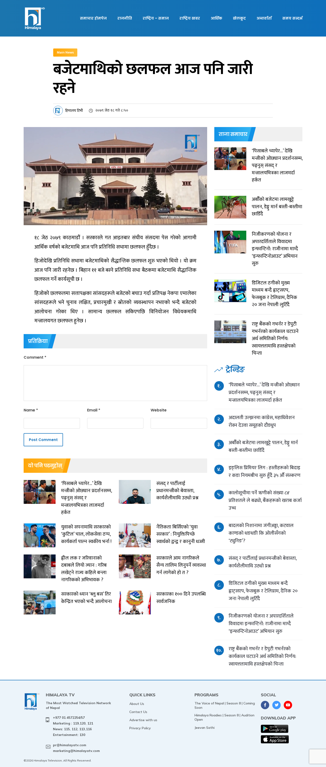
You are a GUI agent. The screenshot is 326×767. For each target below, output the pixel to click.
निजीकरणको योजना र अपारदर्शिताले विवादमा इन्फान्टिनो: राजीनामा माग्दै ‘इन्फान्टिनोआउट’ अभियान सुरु (261, 623)
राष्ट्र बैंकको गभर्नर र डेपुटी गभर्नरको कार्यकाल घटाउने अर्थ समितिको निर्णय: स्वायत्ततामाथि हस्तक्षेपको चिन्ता (262, 656)
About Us (136, 704)
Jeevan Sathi (205, 727)
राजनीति (124, 18)
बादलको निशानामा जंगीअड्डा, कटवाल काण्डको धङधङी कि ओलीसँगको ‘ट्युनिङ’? (261, 533)
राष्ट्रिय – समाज (156, 18)
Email (93, 410)
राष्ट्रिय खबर (189, 18)
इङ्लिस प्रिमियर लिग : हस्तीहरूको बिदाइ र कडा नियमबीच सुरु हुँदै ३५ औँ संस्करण (264, 471)
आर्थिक (216, 18)
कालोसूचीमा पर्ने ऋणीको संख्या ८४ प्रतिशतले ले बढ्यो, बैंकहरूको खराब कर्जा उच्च (265, 500)
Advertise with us (143, 720)
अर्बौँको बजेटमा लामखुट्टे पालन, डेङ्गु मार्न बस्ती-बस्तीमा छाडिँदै (263, 446)
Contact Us (138, 712)
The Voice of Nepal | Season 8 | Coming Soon (225, 705)
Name (31, 410)
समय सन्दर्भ (292, 18)
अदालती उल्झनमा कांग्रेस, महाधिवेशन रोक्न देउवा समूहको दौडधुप (262, 421)
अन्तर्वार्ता (264, 18)
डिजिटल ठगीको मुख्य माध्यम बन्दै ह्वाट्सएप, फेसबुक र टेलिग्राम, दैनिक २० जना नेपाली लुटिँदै (263, 591)
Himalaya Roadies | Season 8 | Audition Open (224, 717)
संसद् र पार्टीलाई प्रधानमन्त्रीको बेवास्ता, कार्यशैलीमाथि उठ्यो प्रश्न (262, 562)
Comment (35, 357)
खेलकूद (239, 18)
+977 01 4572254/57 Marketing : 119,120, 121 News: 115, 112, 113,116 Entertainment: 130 (73, 726)
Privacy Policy (140, 728)
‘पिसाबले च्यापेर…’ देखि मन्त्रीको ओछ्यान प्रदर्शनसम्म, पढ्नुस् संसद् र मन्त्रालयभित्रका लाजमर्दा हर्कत (264, 392)
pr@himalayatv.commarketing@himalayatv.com (76, 748)
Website (159, 410)
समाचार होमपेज (93, 18)
